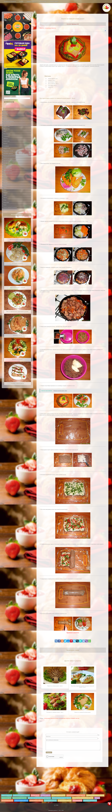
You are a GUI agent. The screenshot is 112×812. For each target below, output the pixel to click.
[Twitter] (65, 641)
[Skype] (74, 641)
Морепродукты (6, 133)
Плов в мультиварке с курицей (17, 287)
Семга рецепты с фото (50, 800)
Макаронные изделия (8, 151)
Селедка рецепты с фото (36, 800)
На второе (5, 114)
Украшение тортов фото (90, 800)
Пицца (97, 798)
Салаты (5, 116)
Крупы (4, 187)
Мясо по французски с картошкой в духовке (17, 311)
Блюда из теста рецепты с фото (21, 795)
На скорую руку (7, 124)
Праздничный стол (7, 800)
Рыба (4, 131)
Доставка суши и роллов (58, 795)
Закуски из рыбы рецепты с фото (95, 795)
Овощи (5, 185)
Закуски (5, 119)
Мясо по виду (6, 128)
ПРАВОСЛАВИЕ (54, 1)
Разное (4, 204)
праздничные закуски (64, 718)
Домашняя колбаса (7, 173)
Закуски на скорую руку (19, 798)
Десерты (5, 178)
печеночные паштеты (49, 718)
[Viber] (86, 641)
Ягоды (4, 200)
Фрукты (5, 197)
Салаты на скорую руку (21, 800)
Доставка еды (35, 795)
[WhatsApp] (89, 641)
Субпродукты (6, 136)
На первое (5, 111)
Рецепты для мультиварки (9, 155)
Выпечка (5, 143)
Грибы (4, 195)
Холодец (5, 180)
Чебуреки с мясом (17, 335)
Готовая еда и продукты (10, 1)
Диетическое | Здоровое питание (10, 160)
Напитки (5, 192)
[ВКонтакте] (56, 641)
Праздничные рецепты (8, 121)
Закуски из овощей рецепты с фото (76, 795)
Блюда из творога (7, 795)
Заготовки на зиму (7, 168)
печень (57, 718)
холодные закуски (74, 718)
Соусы (4, 190)
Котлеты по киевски (17, 359)
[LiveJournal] (77, 641)
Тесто (4, 175)
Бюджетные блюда (7, 165)
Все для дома (43, 1)
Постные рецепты (7, 163)
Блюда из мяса (6, 126)
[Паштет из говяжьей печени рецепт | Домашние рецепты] (110, 804)
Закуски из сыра (6, 798)
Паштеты (5, 138)
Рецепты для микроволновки (10, 158)
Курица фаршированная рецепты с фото (83, 798)
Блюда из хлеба (6, 148)
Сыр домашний (77, 800)
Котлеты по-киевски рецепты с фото (61, 798)
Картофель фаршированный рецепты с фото (39, 798)
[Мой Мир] (68, 641)
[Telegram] (83, 641)
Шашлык (5, 182)
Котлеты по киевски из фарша (17, 239)
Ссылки (21, 1)
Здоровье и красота (31, 1)
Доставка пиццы (45, 795)
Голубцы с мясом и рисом (17, 383)
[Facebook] (59, 641)
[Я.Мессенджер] (80, 641)
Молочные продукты (8, 153)
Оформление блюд (7, 170)
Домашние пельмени (17, 263)
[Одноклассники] (62, 641)
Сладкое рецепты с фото (64, 800)
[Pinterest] (71, 641)
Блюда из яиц (6, 141)
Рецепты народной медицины (10, 207)
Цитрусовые (6, 202)
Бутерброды (6, 146)
